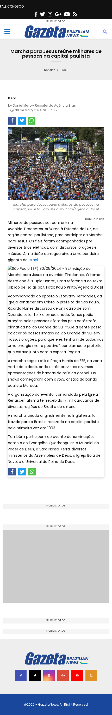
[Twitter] (42, 14)
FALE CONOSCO (12, 6)
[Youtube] (67, 14)
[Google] (58, 14)
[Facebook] (36, 14)
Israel (33, 259)
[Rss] (75, 14)
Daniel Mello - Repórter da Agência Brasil (45, 105)
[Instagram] (50, 14)
